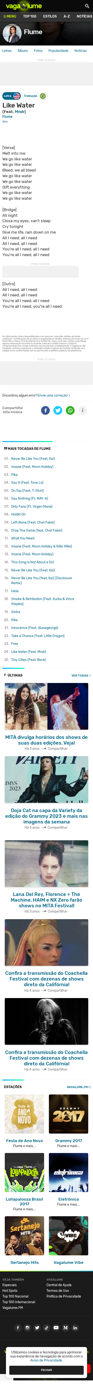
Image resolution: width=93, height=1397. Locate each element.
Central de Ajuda (59, 1285)
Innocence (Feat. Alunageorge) (34, 628)
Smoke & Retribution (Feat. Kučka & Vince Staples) (42, 601)
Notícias (80, 51)
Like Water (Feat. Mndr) (28, 652)
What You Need (22, 538)
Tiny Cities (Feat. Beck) (28, 660)
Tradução (30, 96)
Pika (14, 475)
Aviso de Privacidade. (46, 1360)
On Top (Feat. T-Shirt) (27, 491)
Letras (7, 51)
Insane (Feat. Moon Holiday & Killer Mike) (41, 546)
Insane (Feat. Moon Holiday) (32, 467)
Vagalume (24, 6)
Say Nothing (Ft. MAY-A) (29, 499)
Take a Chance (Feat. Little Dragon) (38, 636)
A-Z (67, 16)
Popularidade (58, 51)
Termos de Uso (57, 1291)
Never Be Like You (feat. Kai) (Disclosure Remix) (41, 580)
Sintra (15, 612)
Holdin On (18, 514)
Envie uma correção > (53, 395)
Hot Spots (9, 1291)
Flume (33, 32)
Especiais (9, 1285)
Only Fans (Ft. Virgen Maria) (31, 507)
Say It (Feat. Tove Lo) (27, 483)
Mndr (19, 111)
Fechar (46, 1370)
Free (14, 644)
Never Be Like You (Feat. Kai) (33, 459)
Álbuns (23, 51)
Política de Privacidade (63, 1296)
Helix (15, 591)
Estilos (50, 16)
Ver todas (80, 675)
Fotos (38, 51)
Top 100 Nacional (15, 1296)
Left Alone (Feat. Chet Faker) (33, 522)
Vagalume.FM (77, 1087)
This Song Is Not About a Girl (32, 562)
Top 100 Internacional (18, 1302)
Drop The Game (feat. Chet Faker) (36, 531)
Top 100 (29, 16)
